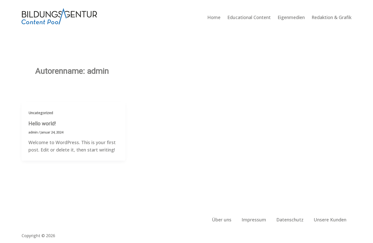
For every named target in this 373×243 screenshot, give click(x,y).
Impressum (254, 220)
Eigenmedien (291, 17)
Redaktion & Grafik (331, 17)
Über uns (221, 220)
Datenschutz (289, 220)
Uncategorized (40, 112)
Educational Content (249, 17)
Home (214, 17)
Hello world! (42, 123)
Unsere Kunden (330, 220)
